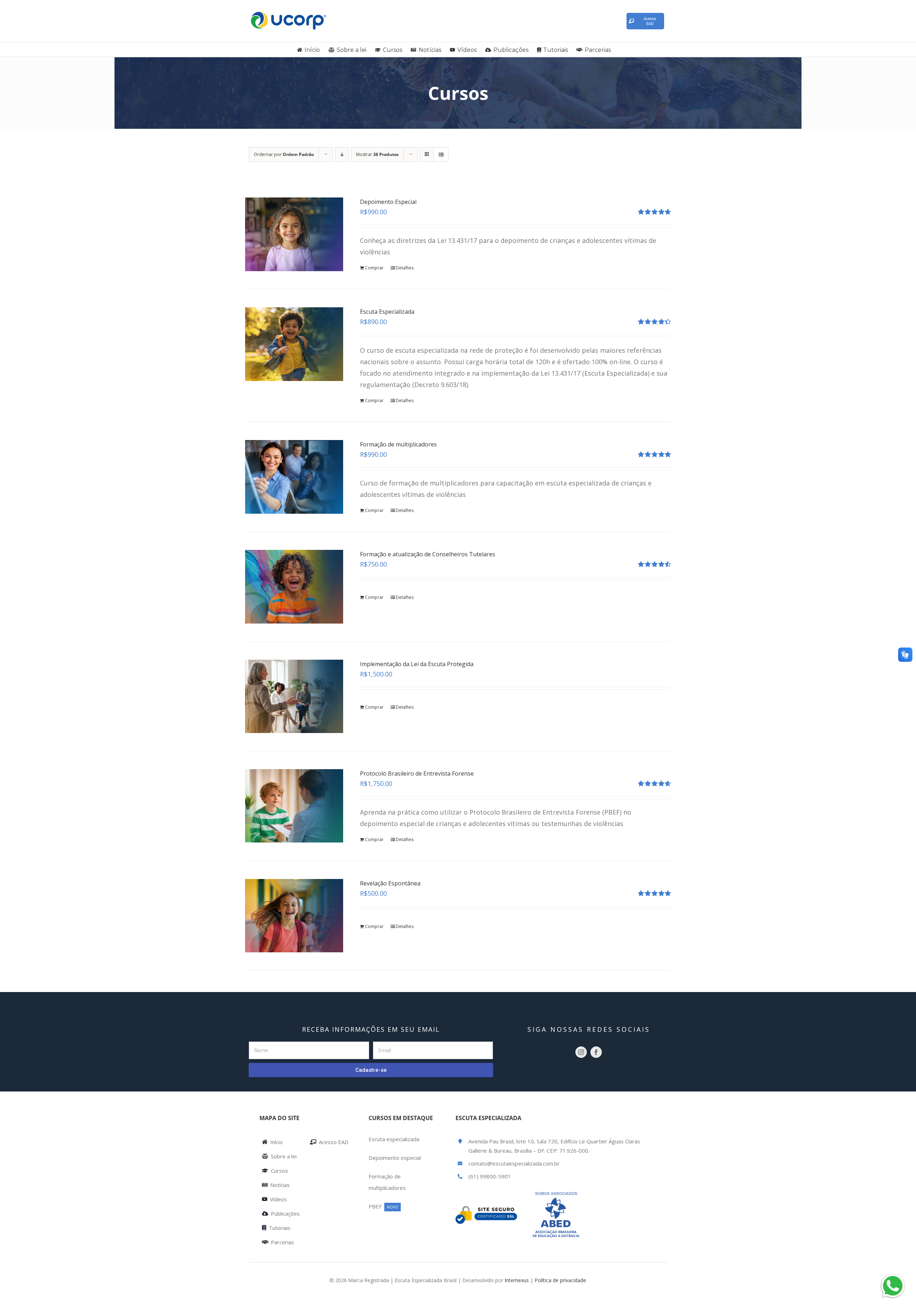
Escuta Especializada (387, 312)
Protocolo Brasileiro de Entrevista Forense (417, 773)
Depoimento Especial (388, 202)
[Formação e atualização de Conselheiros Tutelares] (294, 586)
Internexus (517, 1280)
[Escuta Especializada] (294, 344)
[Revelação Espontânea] (294, 915)
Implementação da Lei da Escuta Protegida (416, 664)
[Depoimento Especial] (294, 234)
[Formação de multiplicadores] (294, 476)
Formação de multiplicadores (398, 444)
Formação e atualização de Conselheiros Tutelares (427, 554)
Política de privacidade (560, 1280)
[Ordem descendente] (342, 154)
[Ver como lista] (441, 154)
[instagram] (581, 1052)
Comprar (374, 268)
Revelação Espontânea (390, 883)
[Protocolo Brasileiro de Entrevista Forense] (294, 805)
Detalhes (405, 268)
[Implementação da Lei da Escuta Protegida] (294, 696)
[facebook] (596, 1052)
